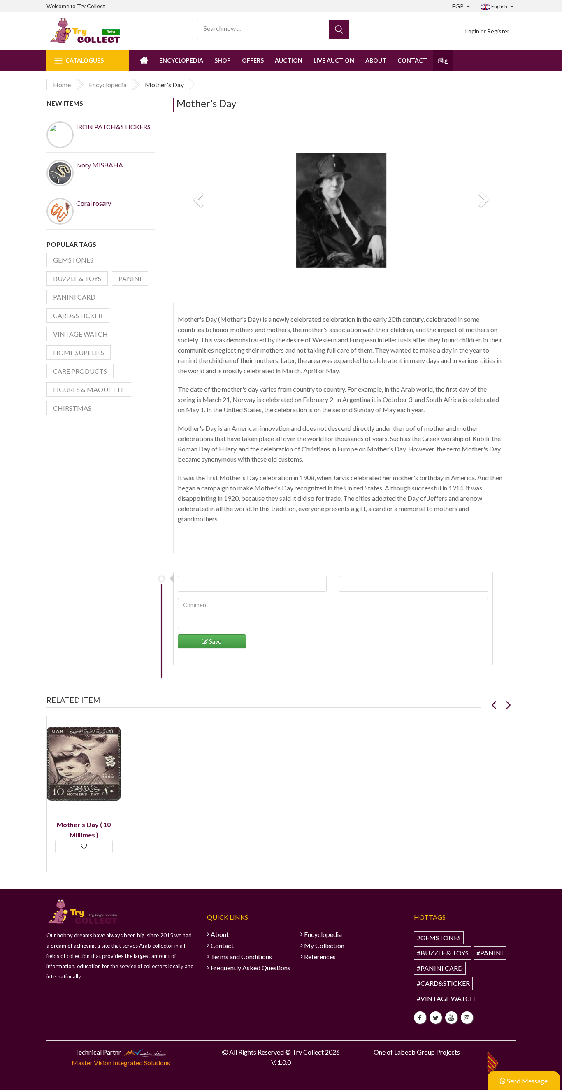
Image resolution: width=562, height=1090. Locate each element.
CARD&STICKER (77, 315)
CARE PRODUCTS (80, 371)
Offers (253, 60)
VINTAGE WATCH (80, 334)
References (320, 956)
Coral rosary (93, 203)
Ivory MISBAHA (99, 165)
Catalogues (84, 60)
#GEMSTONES (439, 937)
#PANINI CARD (440, 968)
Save (214, 641)
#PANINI (489, 953)
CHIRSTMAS (72, 408)
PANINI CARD (74, 297)
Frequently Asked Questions (250, 967)
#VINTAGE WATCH (446, 998)
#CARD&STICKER (443, 983)
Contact (412, 60)
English (498, 6)
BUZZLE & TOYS (77, 278)
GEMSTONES (73, 260)
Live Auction (334, 60)
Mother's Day (206, 103)
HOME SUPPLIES (78, 352)
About (375, 60)
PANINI (130, 278)
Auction (288, 60)
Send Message (527, 1081)
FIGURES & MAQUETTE (89, 389)
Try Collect (91, 5)
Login (472, 31)
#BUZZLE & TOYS (443, 953)
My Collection (324, 945)
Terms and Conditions (241, 956)
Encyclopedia (181, 60)
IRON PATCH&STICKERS (113, 126)
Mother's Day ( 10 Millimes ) (84, 829)
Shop (222, 60)
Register (498, 31)
